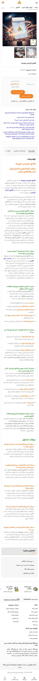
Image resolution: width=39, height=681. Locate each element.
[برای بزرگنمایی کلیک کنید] (33, 43)
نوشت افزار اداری (27, 7)
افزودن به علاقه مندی (25, 101)
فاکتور (18, 7)
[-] (33, 92)
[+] (27, 92)
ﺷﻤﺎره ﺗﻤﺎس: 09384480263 (31, 599)
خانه (36, 7)
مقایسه (13, 101)
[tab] (31, 151)
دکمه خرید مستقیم (26, 96)
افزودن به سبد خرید (18, 92)
